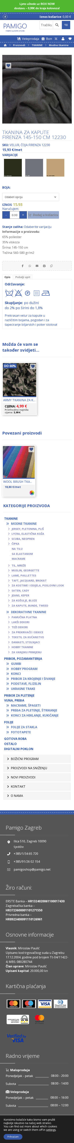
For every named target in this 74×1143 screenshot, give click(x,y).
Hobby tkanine (22, 647)
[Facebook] (5, 16)
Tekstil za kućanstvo (28, 637)
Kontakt (18, 786)
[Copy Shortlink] (51, 265)
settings (51, 1130)
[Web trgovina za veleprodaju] (56, 39)
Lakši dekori (20, 622)
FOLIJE (8, 722)
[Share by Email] (37, 265)
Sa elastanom (22, 554)
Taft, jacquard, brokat (29, 580)
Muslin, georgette (25, 570)
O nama (17, 796)
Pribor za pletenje (19, 695)
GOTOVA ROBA (15, 739)
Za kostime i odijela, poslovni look (38, 585)
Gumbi (16, 664)
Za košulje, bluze (24, 600)
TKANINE (11, 519)
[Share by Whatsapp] (29, 265)
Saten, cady (20, 590)
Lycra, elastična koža (28, 533)
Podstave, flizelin (26, 684)
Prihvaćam (13, 1136)
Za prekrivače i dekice (27, 632)
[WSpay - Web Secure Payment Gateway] (20, 1021)
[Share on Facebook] (22, 265)
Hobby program (24, 669)
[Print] (44, 265)
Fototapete (21, 732)
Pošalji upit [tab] (22, 277)
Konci (16, 674)
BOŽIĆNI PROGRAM (25, 759)
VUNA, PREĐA (14, 700)
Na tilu (17, 549)
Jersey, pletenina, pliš (28, 529)
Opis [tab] (7, 277)
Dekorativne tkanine (28, 612)
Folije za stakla (24, 727)
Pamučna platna (24, 617)
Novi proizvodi (23, 777)
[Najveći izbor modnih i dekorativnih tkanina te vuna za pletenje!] (15, 27)
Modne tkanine (24, 524)
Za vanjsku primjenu (27, 652)
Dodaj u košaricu (45, 215)
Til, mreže (19, 565)
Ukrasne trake (23, 689)
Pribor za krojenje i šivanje (33, 679)
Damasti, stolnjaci (26, 642)
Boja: (6, 187)
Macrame (18, 559)
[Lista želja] (70, 39)
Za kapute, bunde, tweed (30, 605)
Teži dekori (20, 627)
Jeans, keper (20, 595)
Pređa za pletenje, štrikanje (34, 710)
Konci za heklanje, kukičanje (34, 715)
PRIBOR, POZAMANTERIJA (23, 659)
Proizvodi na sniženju (29, 768)
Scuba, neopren (23, 539)
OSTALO (10, 744)
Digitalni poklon (18, 749)
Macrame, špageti (26, 705)
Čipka (15, 543)
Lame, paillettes (24, 575)
